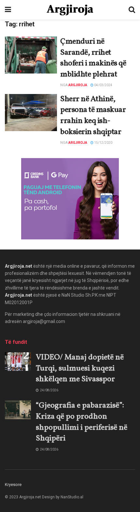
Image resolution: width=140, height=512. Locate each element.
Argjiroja (77, 85)
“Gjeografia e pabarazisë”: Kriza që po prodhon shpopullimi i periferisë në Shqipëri (81, 422)
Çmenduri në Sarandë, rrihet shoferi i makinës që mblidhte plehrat (93, 58)
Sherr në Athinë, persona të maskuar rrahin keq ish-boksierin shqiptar (93, 116)
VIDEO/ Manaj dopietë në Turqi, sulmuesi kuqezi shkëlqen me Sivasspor (80, 368)
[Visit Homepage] (70, 10)
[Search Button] (132, 10)
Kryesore (13, 484)
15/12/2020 (102, 142)
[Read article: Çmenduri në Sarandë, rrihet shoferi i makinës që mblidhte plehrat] (31, 55)
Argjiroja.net (18, 266)
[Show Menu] (8, 10)
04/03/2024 (102, 85)
